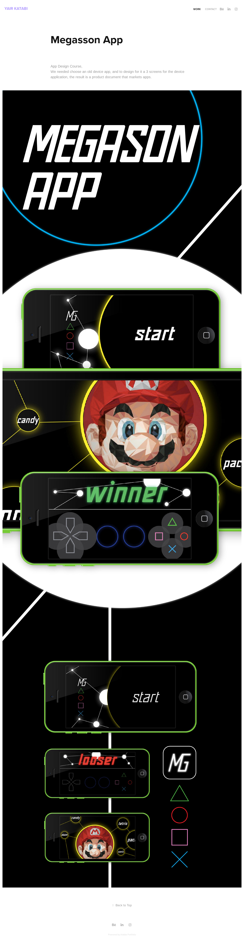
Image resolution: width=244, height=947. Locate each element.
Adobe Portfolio (128, 934)
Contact (211, 9)
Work (197, 9)
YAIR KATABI (16, 8)
